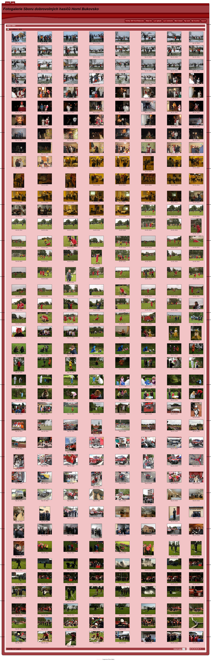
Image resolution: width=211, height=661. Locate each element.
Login (13, 3)
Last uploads (158, 21)
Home (7, 3)
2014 (13, 25)
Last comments (168, 21)
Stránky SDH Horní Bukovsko (134, 21)
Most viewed (178, 21)
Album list (149, 21)
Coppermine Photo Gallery (108, 659)
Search (203, 21)
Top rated (187, 21)
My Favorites (196, 21)
